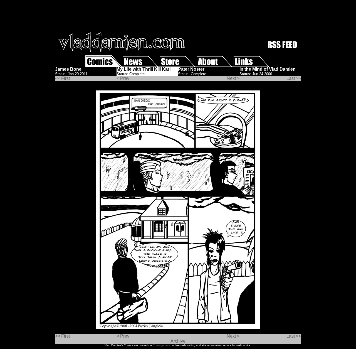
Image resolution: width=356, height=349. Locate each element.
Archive (178, 341)
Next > (233, 78)
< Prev (123, 78)
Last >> (293, 78)
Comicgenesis (161, 345)
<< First (62, 78)
